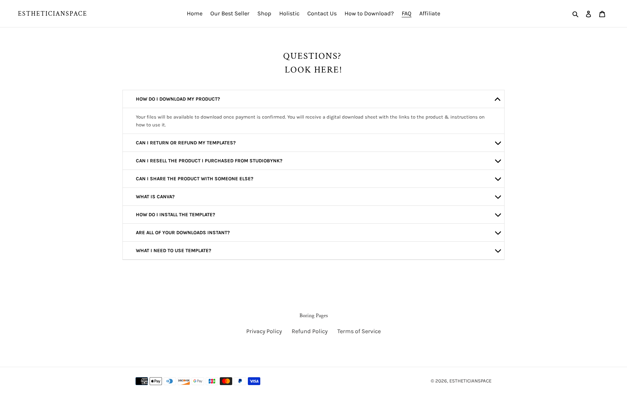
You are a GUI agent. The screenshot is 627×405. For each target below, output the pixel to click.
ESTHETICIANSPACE (52, 14)
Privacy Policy (264, 331)
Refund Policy (310, 331)
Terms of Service (359, 331)
